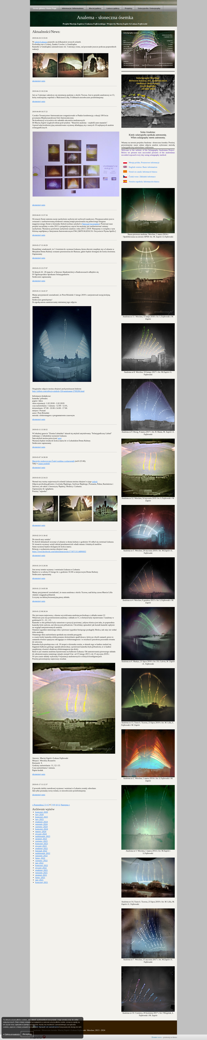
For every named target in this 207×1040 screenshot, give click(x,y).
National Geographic (90, 224)
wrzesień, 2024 (41, 824)
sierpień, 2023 (41, 839)
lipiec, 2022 (40, 858)
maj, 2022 (39, 863)
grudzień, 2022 (41, 848)
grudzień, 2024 (41, 822)
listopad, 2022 (41, 851)
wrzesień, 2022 (41, 856)
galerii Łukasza (41, 42)
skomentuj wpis (38, 81)
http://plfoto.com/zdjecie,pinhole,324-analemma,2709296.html (58, 391)
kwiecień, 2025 (41, 817)
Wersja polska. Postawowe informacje (144, 162)
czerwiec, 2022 (41, 860)
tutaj (60, 438)
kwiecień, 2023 (41, 843)
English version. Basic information (143, 167)
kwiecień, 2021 (41, 882)
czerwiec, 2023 (41, 841)
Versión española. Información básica (144, 181)
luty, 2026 (39, 814)
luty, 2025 (39, 819)
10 (57, 805)
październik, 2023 (42, 836)
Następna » (65, 805)
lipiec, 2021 (40, 877)
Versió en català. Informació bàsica (143, 172)
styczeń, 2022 (41, 868)
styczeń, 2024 (41, 834)
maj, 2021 (39, 880)
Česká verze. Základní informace (142, 176)
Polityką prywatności (12, 1034)
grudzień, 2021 (41, 870)
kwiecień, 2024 (41, 829)
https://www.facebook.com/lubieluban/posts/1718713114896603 (59, 551)
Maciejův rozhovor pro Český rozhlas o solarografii (53, 461)
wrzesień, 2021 (41, 872)
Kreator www (157, 1037)
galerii (94, 481)
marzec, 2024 (40, 831)
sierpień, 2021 (41, 875)
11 (59, 805)
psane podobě (44, 463)
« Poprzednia (37, 805)
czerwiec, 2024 (41, 826)
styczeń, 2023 (41, 846)
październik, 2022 (42, 853)
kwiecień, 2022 (41, 865)
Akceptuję (27, 1034)
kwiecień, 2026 (41, 812)
